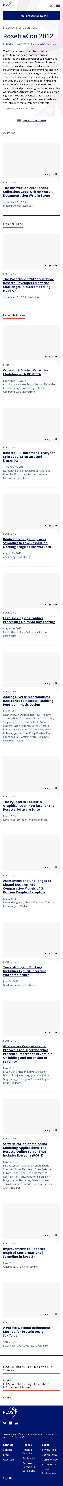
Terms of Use (50, 1459)
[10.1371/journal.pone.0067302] (31, 855)
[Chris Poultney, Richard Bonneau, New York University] (31, 162)
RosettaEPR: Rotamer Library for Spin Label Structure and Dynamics (29, 457)
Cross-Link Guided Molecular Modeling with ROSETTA (25, 372)
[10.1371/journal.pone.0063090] (31, 1223)
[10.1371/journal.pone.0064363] (31, 1021)
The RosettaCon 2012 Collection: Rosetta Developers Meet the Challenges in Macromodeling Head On (28, 285)
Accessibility (49, 1464)
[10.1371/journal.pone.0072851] (31, 427)
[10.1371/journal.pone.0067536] (31, 942)
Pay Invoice (28, 1458)
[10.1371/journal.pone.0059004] (31, 1302)
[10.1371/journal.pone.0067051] (31, 671)
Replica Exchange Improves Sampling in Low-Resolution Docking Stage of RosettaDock (27, 543)
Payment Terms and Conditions (28, 1467)
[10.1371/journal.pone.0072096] (31, 514)
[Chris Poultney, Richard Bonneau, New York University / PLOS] (31, 254)
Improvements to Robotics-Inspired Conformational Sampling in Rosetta (24, 1253)
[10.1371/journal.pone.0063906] (31, 1118)
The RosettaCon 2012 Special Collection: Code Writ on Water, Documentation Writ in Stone (28, 192)
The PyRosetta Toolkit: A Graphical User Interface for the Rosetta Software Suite (28, 806)
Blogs (6, 1454)
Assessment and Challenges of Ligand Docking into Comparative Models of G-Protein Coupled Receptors (27, 886)
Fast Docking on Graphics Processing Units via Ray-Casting (29, 620)
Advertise (8, 1459)
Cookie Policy (49, 1454)
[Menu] (58, 5)
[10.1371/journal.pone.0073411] (31, 345)
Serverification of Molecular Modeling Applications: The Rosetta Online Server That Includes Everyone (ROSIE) (25, 1149)
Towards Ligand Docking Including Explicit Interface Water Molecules (24, 971)
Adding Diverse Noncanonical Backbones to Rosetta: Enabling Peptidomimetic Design (28, 701)
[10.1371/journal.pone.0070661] (31, 593)
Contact (7, 1449)
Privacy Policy (49, 1449)
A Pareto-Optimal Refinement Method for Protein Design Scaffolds (26, 1331)
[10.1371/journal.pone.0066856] (31, 776)
